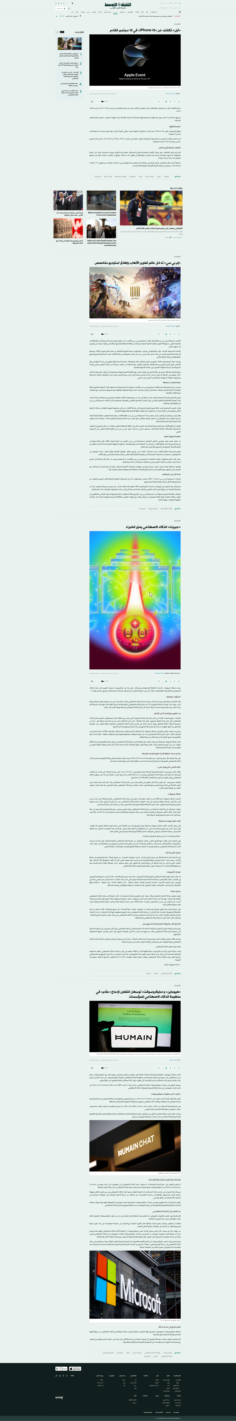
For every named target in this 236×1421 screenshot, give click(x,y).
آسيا (169, 1385)
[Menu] (180, 12)
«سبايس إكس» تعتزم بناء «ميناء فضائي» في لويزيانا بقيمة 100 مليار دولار (68, 65)
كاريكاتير (157, 1383)
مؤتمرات (166, 176)
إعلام (135, 1388)
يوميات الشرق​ (107, 12)
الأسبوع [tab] (57, 32)
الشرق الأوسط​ (153, 12)
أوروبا (168, 1383)
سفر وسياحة (100, 1383)
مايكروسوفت (167, 1353)
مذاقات (101, 1380)
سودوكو (134, 1403)
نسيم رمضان (173, 1060)
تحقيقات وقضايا (166, 1403)
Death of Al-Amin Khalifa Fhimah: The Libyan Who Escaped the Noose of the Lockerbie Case (101, 243)
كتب (135, 1380)
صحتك (123, 1380)
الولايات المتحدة (166, 1380)
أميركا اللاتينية (166, 1391)
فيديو (88, 12)
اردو (166, 3)
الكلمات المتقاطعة (132, 1400)
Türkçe (170, 3)
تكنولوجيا (115, 12)
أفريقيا (168, 1388)
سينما (135, 1385)
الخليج (177, 1383)
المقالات (157, 1380)
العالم (147, 12)
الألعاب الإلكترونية (166, 509)
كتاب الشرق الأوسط (154, 1385)
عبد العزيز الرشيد (170, 94)
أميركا (156, 973)
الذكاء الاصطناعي (166, 973)
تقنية (140, 176)
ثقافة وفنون (130, 12)
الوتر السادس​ (133, 1383)
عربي (180, 3)
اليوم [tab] (62, 32)
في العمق (94, 12)
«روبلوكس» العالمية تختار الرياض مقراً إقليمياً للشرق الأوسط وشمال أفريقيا (69, 56)
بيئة (124, 1385)
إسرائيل (148, 973)
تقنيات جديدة (149, 176)
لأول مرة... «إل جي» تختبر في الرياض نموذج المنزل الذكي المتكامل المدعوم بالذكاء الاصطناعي (70, 75)
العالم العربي (178, 1380)
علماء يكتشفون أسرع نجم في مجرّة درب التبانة (69, 85)
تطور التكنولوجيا (108, 1353)
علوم (124, 1383)
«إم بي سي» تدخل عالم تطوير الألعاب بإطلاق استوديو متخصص (138, 263)
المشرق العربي (176, 1388)
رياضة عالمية (178, 1405)
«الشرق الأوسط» (170, 326)
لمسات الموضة (100, 1385)
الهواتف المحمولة (120, 176)
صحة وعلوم (122, 12)
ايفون (159, 176)
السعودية (98, 176)
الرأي (142, 12)
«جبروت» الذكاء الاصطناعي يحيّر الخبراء (153, 527)
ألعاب (77, 12)
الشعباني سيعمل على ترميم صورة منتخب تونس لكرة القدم (155, 16)
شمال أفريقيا (176, 1385)
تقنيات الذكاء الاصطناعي (152, 1353)
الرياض (155, 1356)
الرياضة (100, 12)
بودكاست (82, 12)
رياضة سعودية (177, 1400)
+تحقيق (168, 1405)
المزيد (72, 12)
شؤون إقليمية (178, 1391)
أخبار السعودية (153, 509)
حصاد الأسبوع (166, 1400)
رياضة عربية (178, 1403)
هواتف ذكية (108, 176)
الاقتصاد (137, 12)
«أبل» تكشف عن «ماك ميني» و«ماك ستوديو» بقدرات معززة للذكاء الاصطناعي (69, 93)
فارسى (162, 3)
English (175, 3)
